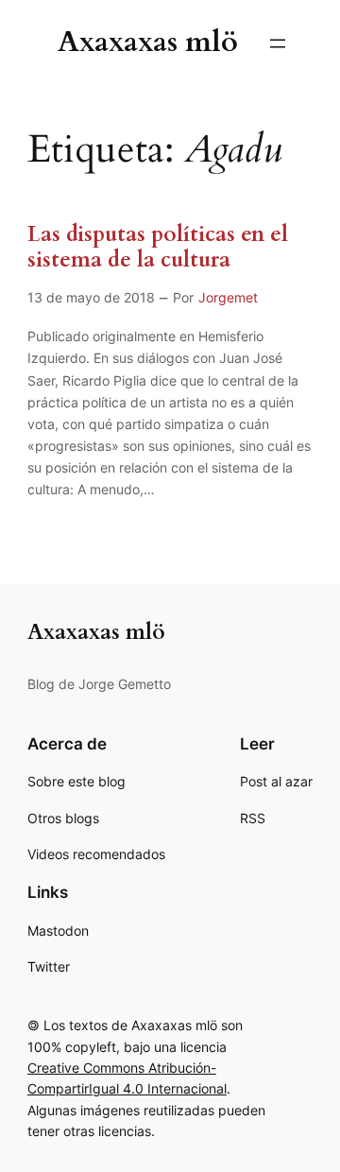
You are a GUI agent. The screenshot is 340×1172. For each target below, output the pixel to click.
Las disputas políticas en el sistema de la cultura (157, 247)
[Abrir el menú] (277, 43)
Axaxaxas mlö (148, 42)
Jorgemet (228, 297)
